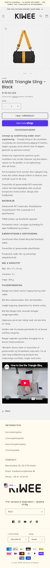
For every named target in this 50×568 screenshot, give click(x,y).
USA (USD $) (16, 539)
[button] (3, 16)
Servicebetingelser (13, 432)
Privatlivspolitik (12, 450)
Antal (4, 101)
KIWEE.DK (21, 563)
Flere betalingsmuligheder (25, 129)
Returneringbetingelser (15, 444)
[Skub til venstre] (19, 73)
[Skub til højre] (31, 73)
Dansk (34, 539)
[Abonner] (42, 512)
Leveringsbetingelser (14, 438)
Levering (15, 96)
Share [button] (7, 411)
